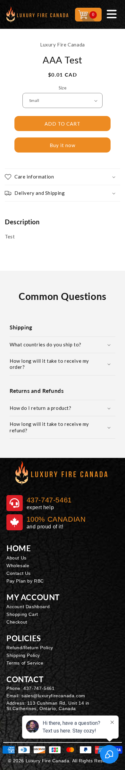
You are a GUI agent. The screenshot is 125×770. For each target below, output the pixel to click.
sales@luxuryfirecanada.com (53, 695)
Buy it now (62, 145)
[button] (62, 177)
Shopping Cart (22, 614)
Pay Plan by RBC (25, 581)
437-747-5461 (38, 688)
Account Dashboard (28, 606)
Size (63, 87)
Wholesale (17, 565)
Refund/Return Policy (29, 647)
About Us (16, 557)
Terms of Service (25, 663)
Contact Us (18, 573)
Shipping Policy (23, 655)
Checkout (16, 622)
